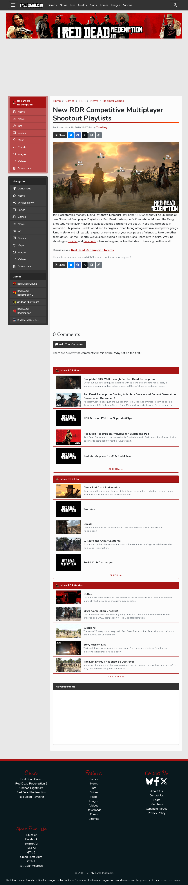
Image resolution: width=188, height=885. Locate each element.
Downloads (25, 168)
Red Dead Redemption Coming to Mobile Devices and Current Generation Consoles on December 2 (130, 396)
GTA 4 (31, 861)
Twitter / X (31, 844)
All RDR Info (116, 575)
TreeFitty (101, 127)
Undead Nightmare (28, 302)
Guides (82, 5)
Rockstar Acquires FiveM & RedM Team (108, 456)
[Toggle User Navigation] (175, 5)
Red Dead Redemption (24, 311)
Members (157, 804)
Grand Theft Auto (31, 857)
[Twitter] (85, 135)
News (63, 5)
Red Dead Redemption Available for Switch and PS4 (116, 434)
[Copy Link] (99, 135)
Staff (156, 800)
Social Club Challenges (98, 562)
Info (72, 5)
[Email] (91, 135)
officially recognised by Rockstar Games (59, 880)
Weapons (89, 628)
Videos (127, 5)
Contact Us (157, 795)
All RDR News (116, 469)
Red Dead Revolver (28, 320)
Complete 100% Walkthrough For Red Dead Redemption (119, 379)
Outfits (88, 594)
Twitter (72, 241)
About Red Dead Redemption (102, 487)
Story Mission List (95, 644)
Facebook (90, 241)
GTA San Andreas (31, 866)
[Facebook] (78, 135)
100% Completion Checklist (101, 611)
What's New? (26, 202)
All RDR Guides (116, 676)
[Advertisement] (94, 67)
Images (115, 5)
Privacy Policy (156, 813)
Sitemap (94, 819)
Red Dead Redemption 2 (25, 293)
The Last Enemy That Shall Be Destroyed (109, 661)
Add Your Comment (71, 344)
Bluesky (31, 835)
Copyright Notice (156, 809)
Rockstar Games (113, 101)
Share (62, 135)
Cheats (22, 147)
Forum (104, 5)
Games (52, 5)
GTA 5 (31, 853)
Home (21, 112)
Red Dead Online (27, 284)
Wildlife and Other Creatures (102, 541)
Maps (93, 5)
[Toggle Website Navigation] (13, 5)
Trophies (89, 509)
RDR (82, 101)
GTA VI (31, 848)
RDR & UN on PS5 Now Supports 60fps (108, 418)
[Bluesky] (71, 135)
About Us (156, 791)
